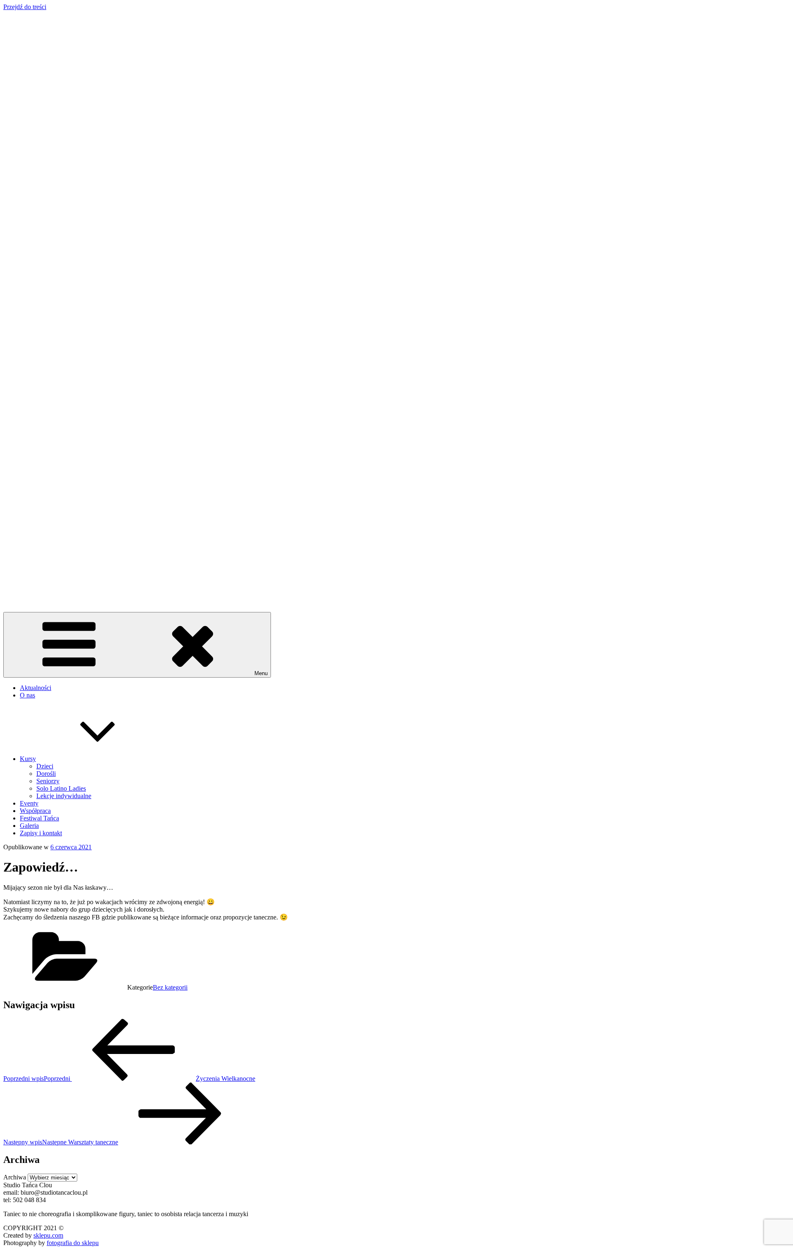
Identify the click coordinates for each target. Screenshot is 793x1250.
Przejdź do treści (24, 6)
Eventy (29, 803)
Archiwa (14, 1177)
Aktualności (35, 687)
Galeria (29, 825)
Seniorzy (47, 780)
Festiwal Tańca (39, 818)
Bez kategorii (170, 987)
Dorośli (46, 773)
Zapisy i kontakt (41, 832)
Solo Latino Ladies (61, 788)
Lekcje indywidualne (63, 795)
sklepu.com (48, 1235)
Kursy (28, 758)
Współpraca (35, 810)
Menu (261, 673)
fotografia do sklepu (73, 1242)
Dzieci (44, 766)
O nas (27, 695)
